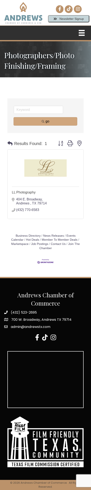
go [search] (47, 121)
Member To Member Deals (59, 239)
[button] (9, 143)
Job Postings (39, 244)
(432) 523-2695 (24, 312)
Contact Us (58, 244)
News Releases (53, 235)
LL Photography (24, 192)
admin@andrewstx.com (30, 326)
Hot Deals (32, 239)
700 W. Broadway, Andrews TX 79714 (41, 319)
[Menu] (81, 33)
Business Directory (28, 235)
